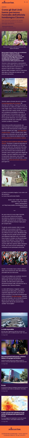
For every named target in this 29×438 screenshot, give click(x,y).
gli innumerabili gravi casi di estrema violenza (14, 137)
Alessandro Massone (7, 26)
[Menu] (27, 2)
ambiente (4, 7)
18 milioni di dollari (16, 296)
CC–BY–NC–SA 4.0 (6, 433)
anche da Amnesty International (17, 159)
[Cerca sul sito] (25, 2)
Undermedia (14, 433)
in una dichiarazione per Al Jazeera (11, 103)
